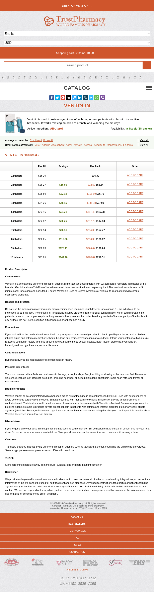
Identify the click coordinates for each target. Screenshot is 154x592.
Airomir (46, 145)
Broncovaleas (114, 145)
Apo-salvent (57, 145)
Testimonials (77, 530)
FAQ (77, 537)
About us (77, 516)
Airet (37, 145)
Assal (69, 145)
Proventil (48, 140)
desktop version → (77, 5)
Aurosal (88, 145)
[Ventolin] (15, 123)
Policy (77, 545)
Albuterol (56, 128)
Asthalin (78, 145)
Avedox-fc (99, 145)
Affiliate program (77, 570)
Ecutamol (128, 145)
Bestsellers (77, 523)
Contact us (77, 552)
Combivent (36, 140)
